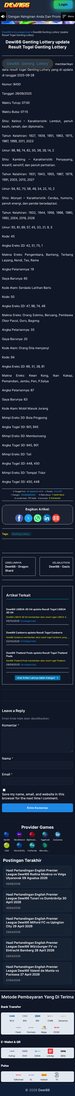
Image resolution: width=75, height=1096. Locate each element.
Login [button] (63, 4)
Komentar (10, 725)
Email (7, 774)
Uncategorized (21, 32)
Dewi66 (6, 32)
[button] (19, 518)
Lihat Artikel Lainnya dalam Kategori (37, 677)
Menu (71, 16)
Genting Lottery (20, 533)
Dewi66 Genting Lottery (27, 64)
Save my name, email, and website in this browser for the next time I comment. (33, 796)
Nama (7, 758)
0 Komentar (55, 498)
